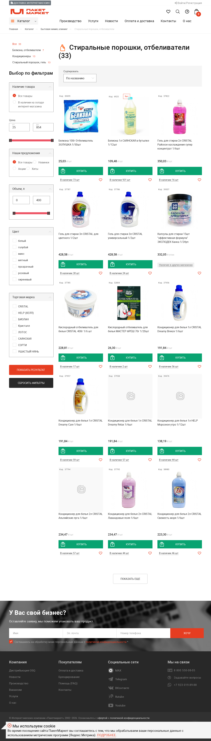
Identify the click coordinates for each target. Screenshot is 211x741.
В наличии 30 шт (69, 273)
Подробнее (106, 735)
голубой (23, 247)
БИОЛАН (23, 319)
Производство (70, 21)
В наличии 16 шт (168, 179)
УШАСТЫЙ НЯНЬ (28, 351)
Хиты (35, 169)
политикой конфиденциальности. (130, 718)
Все (16, 44)
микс (21, 254)
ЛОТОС (22, 332)
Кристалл (24, 326)
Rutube (119, 697)
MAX (118, 670)
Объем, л (18, 189)
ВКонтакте (122, 688)
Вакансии (15, 690)
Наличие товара (23, 87)
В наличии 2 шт (119, 366)
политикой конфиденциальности (106, 642)
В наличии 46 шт (168, 553)
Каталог (23, 21)
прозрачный (25, 266)
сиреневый (24, 279)
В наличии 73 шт (69, 179)
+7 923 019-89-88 (185, 684)
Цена (12, 120)
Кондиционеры (23, 56)
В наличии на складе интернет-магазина (31, 104)
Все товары (25, 96)
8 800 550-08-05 (184, 670)
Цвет (15, 231)
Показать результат (31, 370)
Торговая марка (23, 297)
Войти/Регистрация (189, 3)
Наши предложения (26, 153)
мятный (23, 260)
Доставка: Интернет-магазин (31, 2)
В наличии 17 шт (69, 366)
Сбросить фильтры (31, 383)
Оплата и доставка (139, 21)
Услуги (93, 21)
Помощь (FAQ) (68, 683)
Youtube (120, 705)
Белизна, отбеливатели (28, 50)
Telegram (121, 679)
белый (22, 241)
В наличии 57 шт (119, 459)
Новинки (43, 162)
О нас (187, 21)
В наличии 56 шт (168, 366)
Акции (22, 169)
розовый (23, 273)
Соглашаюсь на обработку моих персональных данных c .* (71, 642)
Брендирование (69, 677)
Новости (111, 21)
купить (81, 171)
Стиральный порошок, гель (31, 62)
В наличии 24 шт (119, 273)
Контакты (168, 21)
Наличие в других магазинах (176, 264)
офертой (102, 718)
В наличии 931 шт (120, 179)
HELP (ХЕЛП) (26, 313)
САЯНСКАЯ (24, 338)
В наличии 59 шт (69, 459)
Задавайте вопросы (187, 677)
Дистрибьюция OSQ (22, 670)
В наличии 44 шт (168, 459)
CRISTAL (23, 306)
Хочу (187, 633)
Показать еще (130, 579)
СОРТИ (22, 345)
